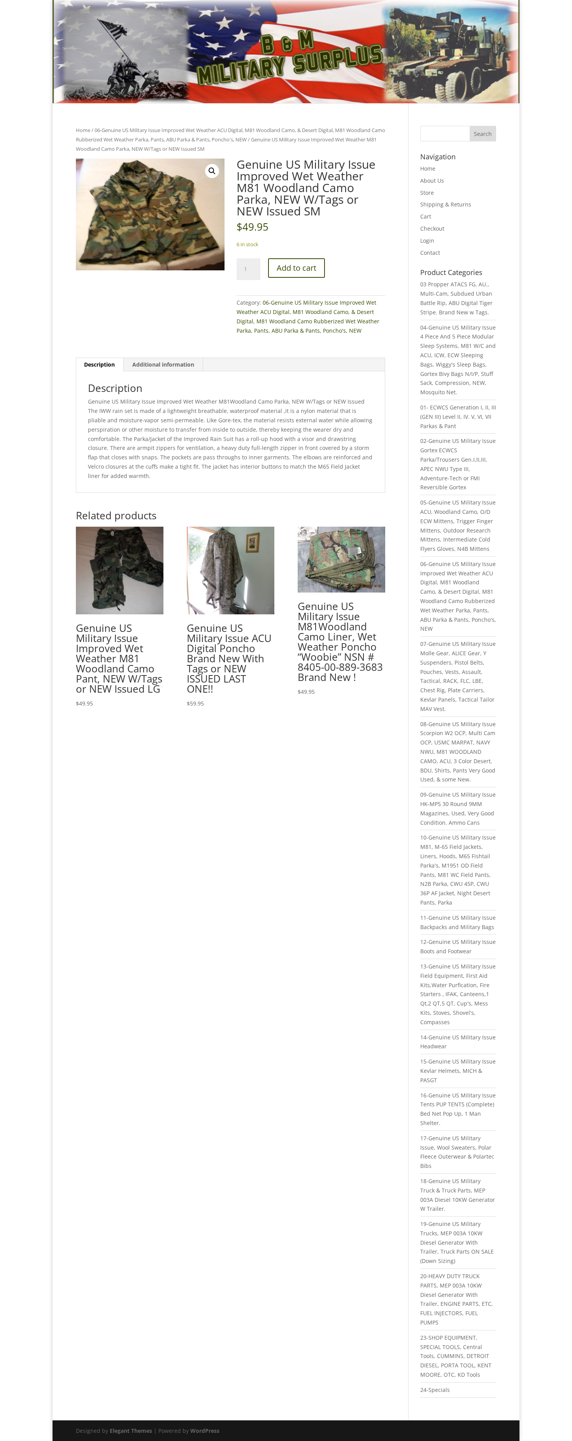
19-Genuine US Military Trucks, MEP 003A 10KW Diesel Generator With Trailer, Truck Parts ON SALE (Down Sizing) (457, 1242)
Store (427, 192)
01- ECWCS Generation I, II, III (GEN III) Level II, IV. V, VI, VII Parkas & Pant (458, 417)
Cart (425, 216)
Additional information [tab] (163, 364)
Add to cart (296, 268)
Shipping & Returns (445, 204)
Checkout (432, 228)
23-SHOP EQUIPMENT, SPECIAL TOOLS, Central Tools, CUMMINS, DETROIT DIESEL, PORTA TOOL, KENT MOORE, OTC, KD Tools (455, 1356)
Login (427, 240)
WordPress (204, 1430)
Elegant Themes (131, 1430)
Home (83, 130)
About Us (432, 180)
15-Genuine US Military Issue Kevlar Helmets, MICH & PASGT (458, 1071)
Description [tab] (99, 364)
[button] (212, 171)
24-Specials (435, 1389)
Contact (430, 252)
